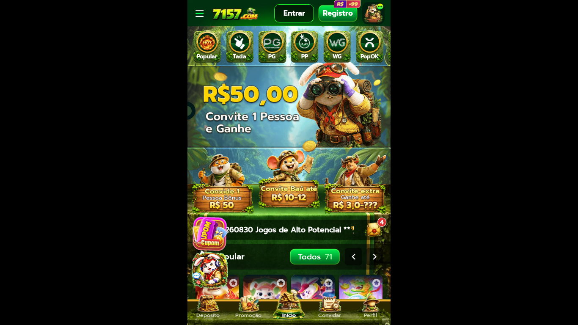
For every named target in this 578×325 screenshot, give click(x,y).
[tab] (207, 46)
